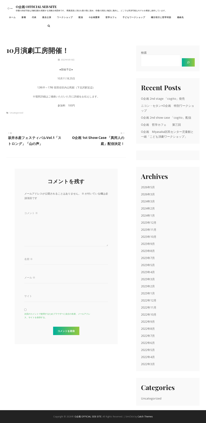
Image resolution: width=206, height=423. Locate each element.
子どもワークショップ (134, 17)
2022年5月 (148, 350)
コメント (31, 213)
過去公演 (46, 17)
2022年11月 (148, 307)
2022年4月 (148, 357)
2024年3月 (148, 201)
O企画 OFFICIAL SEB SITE (36, 7)
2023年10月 (148, 237)
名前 (28, 259)
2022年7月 (148, 336)
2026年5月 (148, 187)
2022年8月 (148, 329)
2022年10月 (148, 314)
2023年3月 (148, 279)
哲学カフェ (111, 17)
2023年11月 (148, 230)
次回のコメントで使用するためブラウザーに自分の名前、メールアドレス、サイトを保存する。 (57, 315)
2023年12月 (148, 222)
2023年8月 (148, 251)
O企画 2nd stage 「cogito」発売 (163, 98)
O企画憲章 (94, 17)
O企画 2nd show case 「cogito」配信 (166, 117)
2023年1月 (148, 293)
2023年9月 (148, 244)
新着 (24, 17)
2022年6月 (148, 343)
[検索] (188, 62)
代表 (34, 17)
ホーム (12, 17)
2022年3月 (148, 364)
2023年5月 (148, 265)
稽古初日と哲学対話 (161, 17)
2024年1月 (148, 215)
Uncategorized (16, 112)
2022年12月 (148, 300)
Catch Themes (145, 416)
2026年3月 (148, 194)
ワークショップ (65, 17)
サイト (28, 296)
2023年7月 (148, 258)
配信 (81, 17)
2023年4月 (148, 272)
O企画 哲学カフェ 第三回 (161, 125)
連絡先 (180, 17)
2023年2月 (148, 286)
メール (29, 277)
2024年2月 (148, 208)
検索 (144, 53)
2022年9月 (148, 321)
